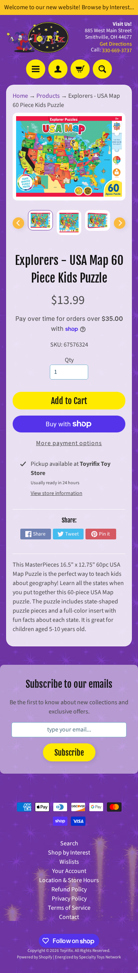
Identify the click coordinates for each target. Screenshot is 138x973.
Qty (69, 360)
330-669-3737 (117, 50)
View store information (56, 493)
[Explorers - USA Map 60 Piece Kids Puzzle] (40, 220)
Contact (69, 917)
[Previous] (18, 223)
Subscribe (69, 753)
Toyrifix (66, 950)
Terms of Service (69, 908)
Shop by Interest (69, 852)
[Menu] (35, 69)
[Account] (57, 69)
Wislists (69, 862)
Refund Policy (69, 889)
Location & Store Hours (69, 880)
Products (48, 96)
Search (69, 843)
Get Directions (116, 44)
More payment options (69, 443)
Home (20, 96)
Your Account (69, 871)
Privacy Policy (69, 898)
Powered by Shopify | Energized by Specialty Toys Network (69, 957)
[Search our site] (102, 69)
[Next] (119, 223)
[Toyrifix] (37, 37)
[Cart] (80, 69)
